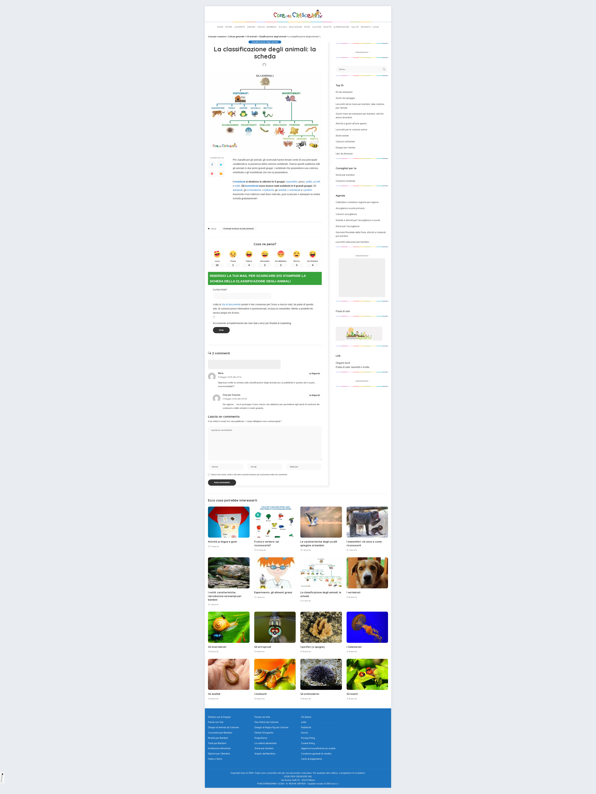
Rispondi (316, 373)
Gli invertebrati (217, 646)
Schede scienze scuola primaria (239, 229)
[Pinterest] (212, 173)
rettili (237, 186)
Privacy (1, 778)
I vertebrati (353, 592)
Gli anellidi (214, 693)
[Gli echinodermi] (321, 674)
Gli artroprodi (262, 646)
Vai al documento (231, 304)
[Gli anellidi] (229, 674)
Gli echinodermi (309, 693)
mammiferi (291, 181)
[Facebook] (212, 164)
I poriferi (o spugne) (312, 646)
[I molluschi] (275, 674)
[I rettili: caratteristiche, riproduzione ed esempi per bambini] (229, 573)
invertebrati (251, 186)
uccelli (316, 181)
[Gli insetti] (367, 674)
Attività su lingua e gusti (222, 541)
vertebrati (239, 181)
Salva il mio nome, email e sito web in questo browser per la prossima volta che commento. (249, 475)
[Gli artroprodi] (275, 627)
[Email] (221, 173)
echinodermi (254, 190)
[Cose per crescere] (298, 14)
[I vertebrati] (367, 573)
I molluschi (260, 693)
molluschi (268, 190)
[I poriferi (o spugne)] (321, 627)
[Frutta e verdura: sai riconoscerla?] (275, 522)
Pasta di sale (343, 311)
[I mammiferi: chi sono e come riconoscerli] (367, 522)
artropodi (238, 190)
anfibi (309, 181)
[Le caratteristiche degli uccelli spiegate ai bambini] (321, 522)
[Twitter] (221, 164)
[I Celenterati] (367, 627)
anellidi (282, 190)
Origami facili (343, 363)
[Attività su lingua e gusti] (229, 522)
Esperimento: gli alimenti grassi (273, 592)
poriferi (308, 190)
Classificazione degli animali (265, 42)
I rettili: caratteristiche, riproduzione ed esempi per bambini (225, 596)
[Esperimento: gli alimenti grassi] (275, 573)
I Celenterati (354, 646)
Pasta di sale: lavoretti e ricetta (352, 367)
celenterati (294, 190)
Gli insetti (352, 693)
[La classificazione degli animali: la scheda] (321, 573)
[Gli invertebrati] (229, 627)
